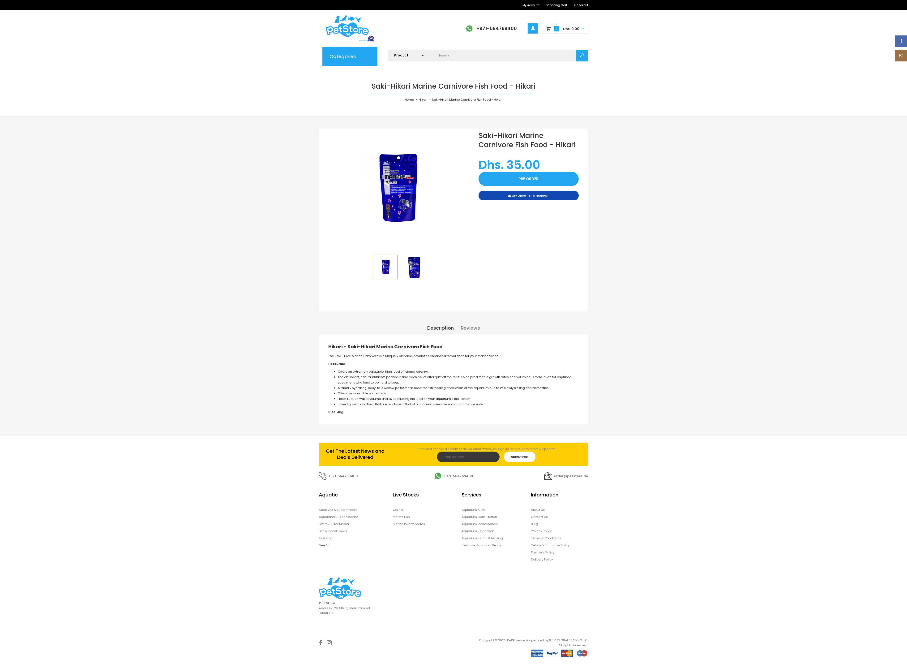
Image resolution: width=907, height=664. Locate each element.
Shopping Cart (556, 5)
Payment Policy (542, 552)
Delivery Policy (542, 559)
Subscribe (519, 457)
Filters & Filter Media (334, 524)
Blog (534, 524)
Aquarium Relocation (478, 531)
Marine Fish (401, 517)
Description (440, 328)
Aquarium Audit (473, 510)
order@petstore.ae (571, 476)
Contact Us (539, 517)
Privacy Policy (541, 531)
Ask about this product (530, 196)
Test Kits (325, 538)
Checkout (581, 5)
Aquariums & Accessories (339, 517)
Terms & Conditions (546, 538)
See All (324, 545)
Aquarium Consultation (479, 517)
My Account (530, 5)
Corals (398, 510)
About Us (538, 510)
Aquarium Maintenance (480, 524)
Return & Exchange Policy (550, 545)
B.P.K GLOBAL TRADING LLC (568, 640)
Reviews (470, 328)
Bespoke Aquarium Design (482, 545)
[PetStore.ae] (347, 41)
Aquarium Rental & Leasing (482, 538)
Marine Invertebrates (409, 524)
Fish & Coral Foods (333, 531)
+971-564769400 (496, 28)
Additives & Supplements (338, 510)
